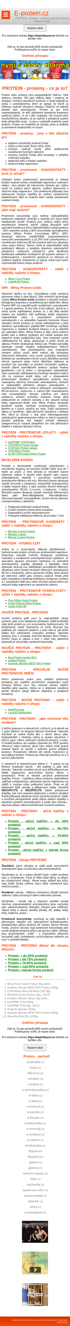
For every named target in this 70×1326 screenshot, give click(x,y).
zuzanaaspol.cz (35, 1212)
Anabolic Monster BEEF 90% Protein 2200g (32, 987)
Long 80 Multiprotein (20, 712)
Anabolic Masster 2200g (21, 1009)
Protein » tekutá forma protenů (31, 970)
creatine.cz (35, 1084)
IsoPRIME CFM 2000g (20, 1002)
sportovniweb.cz (35, 1195)
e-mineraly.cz (35, 1129)
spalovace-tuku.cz (35, 1190)
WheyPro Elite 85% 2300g (22, 1016)
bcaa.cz (35, 1067)
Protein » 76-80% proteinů (27, 963)
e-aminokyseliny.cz (35, 1090)
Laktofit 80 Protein (18, 281)
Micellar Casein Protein (21, 531)
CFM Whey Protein (19, 451)
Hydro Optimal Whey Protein (24, 603)
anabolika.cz (35, 1062)
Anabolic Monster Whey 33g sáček (27, 998)
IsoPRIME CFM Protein (21, 442)
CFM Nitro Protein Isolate (22, 448)
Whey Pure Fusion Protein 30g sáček (28, 984)
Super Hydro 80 (17, 606)
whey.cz (35, 1207)
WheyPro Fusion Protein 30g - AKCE (28, 994)
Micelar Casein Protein (21, 537)
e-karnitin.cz (35, 1112)
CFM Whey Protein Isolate (23, 445)
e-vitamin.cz (35, 1140)
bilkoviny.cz (35, 1073)
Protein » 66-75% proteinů (27, 959)
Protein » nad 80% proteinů (28, 966)
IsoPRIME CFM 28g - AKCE (23, 1005)
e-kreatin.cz (35, 1117)
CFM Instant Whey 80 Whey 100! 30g (28, 991)
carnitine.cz (35, 1078)
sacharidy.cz (35, 1184)
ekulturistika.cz (35, 1145)
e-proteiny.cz (35, 1134)
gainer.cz (35, 1162)
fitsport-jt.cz (35, 1156)
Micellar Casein (17, 534)
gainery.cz (35, 1168)
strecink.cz (35, 1201)
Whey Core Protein (19, 278)
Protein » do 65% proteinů (28, 955)
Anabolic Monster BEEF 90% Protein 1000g (32, 1012)
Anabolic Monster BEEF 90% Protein (29, 663)
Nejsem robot (35, 1047)
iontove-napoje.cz (35, 1173)
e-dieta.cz (35, 1095)
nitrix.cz (35, 1179)
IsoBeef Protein (17, 660)
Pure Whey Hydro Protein (23, 600)
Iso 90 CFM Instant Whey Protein (27, 454)
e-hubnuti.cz (35, 1106)
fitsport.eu (35, 1151)
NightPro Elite (16, 709)
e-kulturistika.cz (35, 1123)
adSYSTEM (62, 1322)
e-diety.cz (35, 1101)
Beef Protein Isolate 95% (22, 657)
